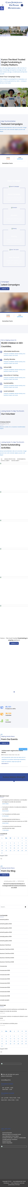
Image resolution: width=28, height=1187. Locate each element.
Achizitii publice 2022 (6, 924)
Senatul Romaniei (6, 1141)
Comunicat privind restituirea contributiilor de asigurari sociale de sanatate (14, 801)
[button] (2, 8)
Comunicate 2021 (5, 974)
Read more (4, 763)
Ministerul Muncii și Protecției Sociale (11, 1134)
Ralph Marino (4, 422)
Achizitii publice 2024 (6, 932)
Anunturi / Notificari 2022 (7, 949)
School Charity (15, 518)
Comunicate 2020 (5, 970)
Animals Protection (6, 518)
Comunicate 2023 (5, 983)
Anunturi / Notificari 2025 (7, 962)
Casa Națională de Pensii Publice (10, 1136)
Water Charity (13, 547)
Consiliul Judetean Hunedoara (9, 1139)
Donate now (14, 144)
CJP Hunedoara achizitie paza (11, 814)
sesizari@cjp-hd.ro (6, 1080)
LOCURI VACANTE (4, 1000)
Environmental (5, 490)
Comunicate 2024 (5, 987)
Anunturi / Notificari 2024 (7, 957)
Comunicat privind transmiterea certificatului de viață (11, 827)
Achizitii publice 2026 (6, 941)
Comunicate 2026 (10, 881)
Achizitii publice (4, 919)
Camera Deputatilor (7, 1142)
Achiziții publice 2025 (6, 936)
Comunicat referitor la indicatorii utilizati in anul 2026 (14, 808)
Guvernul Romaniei (7, 1132)
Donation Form (7, 163)
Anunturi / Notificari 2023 (7, 953)
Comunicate (3, 966)
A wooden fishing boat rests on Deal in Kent (14, 751)
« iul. (1, 858)
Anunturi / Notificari (5, 945)
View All (4, 288)
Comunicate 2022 (5, 979)
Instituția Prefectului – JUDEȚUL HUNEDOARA (14, 1137)
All (1, 459)
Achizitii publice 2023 (6, 928)
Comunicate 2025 (5, 991)
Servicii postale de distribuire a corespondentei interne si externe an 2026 (14, 820)
